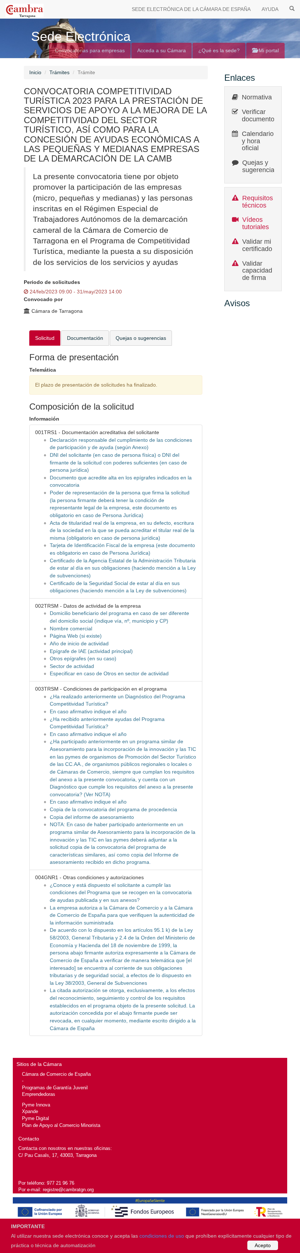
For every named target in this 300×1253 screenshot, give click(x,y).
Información (44, 419)
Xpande (30, 1111)
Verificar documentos (260, 115)
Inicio (35, 72)
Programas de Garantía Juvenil (55, 1087)
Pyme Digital (35, 1118)
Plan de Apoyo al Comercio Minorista (61, 1125)
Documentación (85, 338)
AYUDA (270, 9)
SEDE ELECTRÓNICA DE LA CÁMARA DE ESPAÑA (191, 9)
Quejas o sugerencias (141, 338)
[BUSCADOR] (292, 8)
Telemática (42, 370)
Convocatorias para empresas (90, 50)
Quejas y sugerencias (260, 166)
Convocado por (43, 299)
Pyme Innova (36, 1105)
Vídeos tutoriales (255, 223)
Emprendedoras (38, 1094)
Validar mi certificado (257, 245)
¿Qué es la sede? (219, 50)
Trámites (59, 72)
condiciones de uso (161, 1236)
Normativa (257, 97)
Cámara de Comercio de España (56, 1074)
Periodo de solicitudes (52, 282)
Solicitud (45, 338)
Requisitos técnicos (257, 201)
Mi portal (268, 50)
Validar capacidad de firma (257, 271)
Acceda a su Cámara (161, 50)
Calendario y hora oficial (258, 141)
